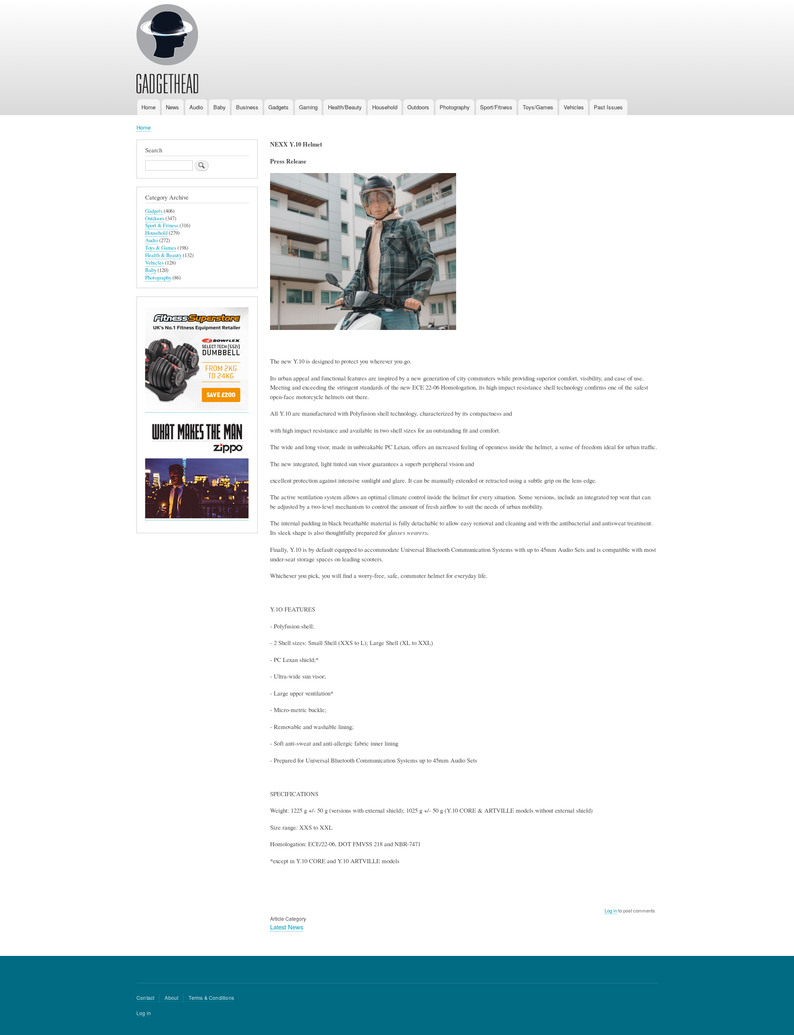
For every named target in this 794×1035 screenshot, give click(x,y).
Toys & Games (160, 247)
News (172, 107)
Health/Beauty (345, 107)
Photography (455, 107)
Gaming (308, 107)
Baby (219, 107)
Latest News (286, 926)
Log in (611, 910)
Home (148, 107)
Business (247, 107)
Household (384, 107)
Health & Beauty (163, 255)
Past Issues (608, 107)
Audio (196, 107)
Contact (145, 997)
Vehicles (574, 107)
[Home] (167, 50)
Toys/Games (538, 107)
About (171, 997)
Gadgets (278, 107)
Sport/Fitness (496, 107)
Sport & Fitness (161, 225)
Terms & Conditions (211, 997)
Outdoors (418, 107)
